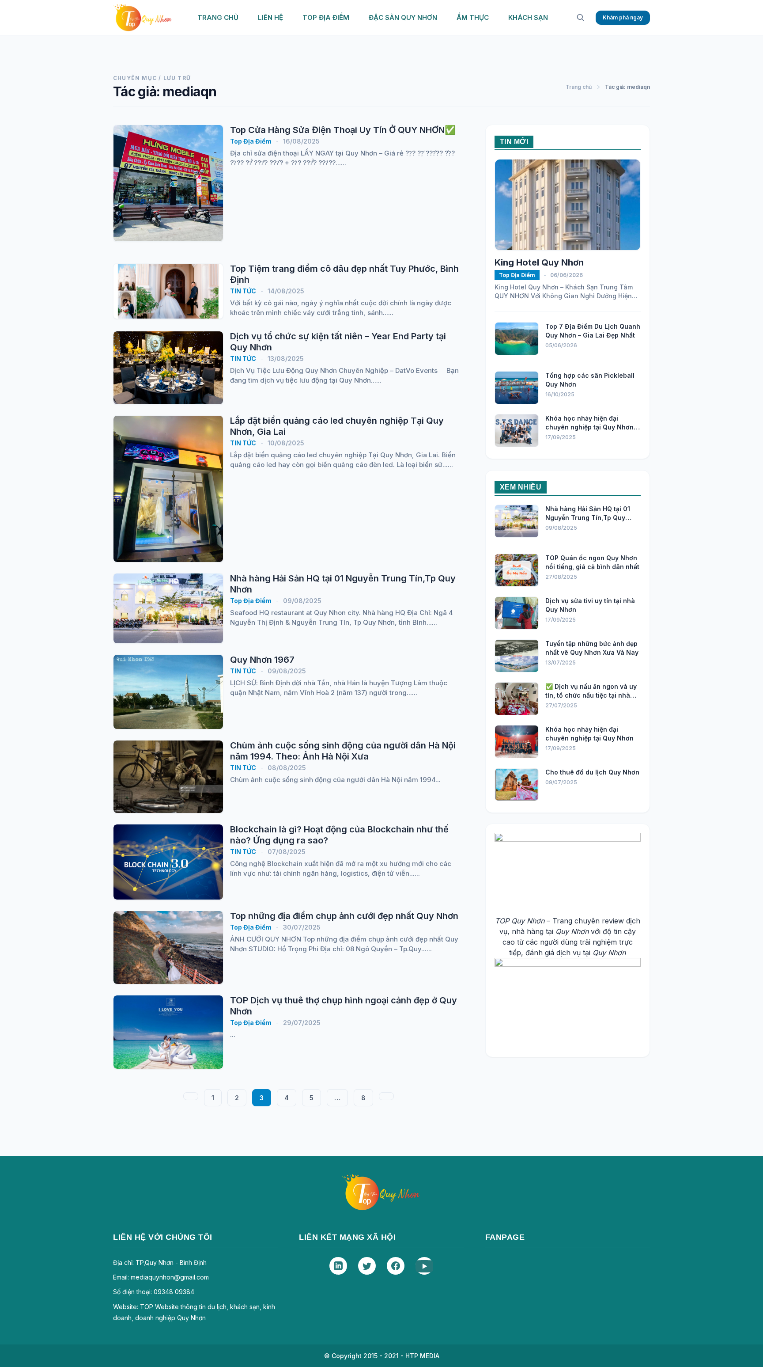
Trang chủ (217, 17)
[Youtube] (424, 1266)
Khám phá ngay (623, 17)
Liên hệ (270, 17)
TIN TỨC (243, 291)
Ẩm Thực (473, 17)
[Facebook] (395, 1266)
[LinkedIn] (338, 1266)
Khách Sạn (528, 17)
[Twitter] (367, 1266)
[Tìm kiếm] (581, 18)
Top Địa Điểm (325, 17)
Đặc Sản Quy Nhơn (403, 17)
